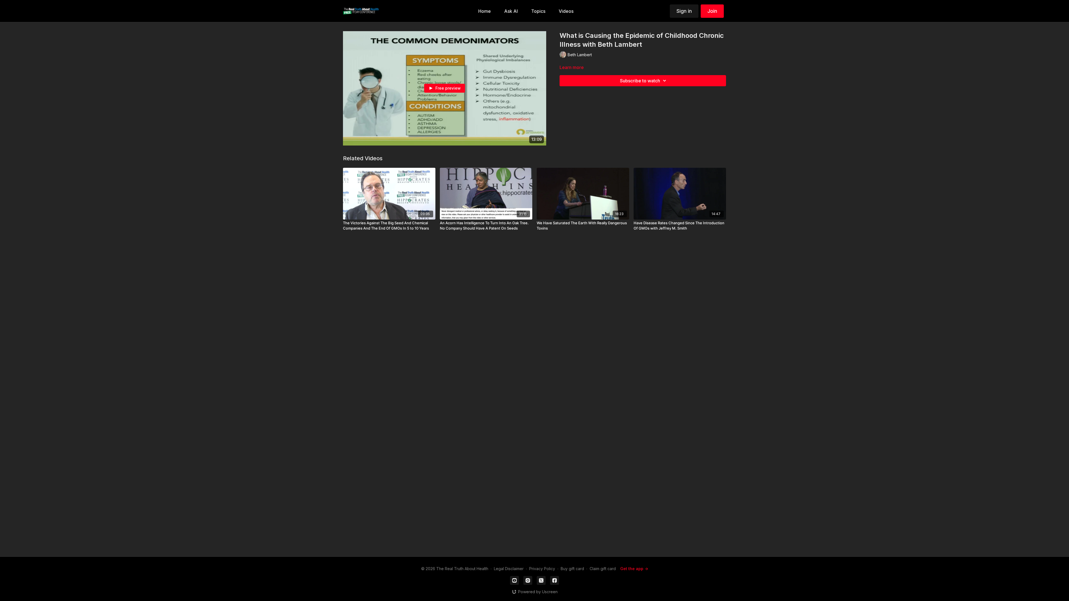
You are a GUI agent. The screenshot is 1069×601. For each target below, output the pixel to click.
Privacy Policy (542, 568)
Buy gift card (572, 568)
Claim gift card (603, 568)
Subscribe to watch (640, 80)
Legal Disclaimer (509, 568)
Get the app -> (634, 568)
